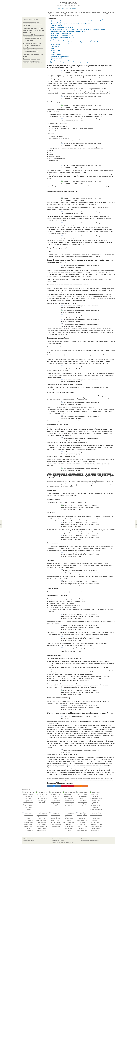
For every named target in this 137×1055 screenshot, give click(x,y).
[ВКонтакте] (54, 786)
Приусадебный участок (73, 778)
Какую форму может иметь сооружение (62, 37)
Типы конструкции (56, 46)
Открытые (54, 48)
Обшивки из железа (59, 780)
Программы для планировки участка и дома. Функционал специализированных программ (32, 60)
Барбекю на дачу (68, 3)
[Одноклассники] (81, 786)
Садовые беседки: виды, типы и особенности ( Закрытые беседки (70, 24)
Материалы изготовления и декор (61, 60)
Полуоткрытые (55, 50)
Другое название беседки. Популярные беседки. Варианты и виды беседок (72, 62)
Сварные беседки (50, 780)
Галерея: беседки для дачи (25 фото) (62, 27)
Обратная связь (84, 838)
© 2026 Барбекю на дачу (28, 838)
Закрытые (54, 52)
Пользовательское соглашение (63, 838)
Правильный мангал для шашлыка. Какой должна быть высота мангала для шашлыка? (33, 30)
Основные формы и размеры (60, 56)
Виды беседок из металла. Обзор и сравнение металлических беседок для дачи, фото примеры (78, 29)
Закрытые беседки (56, 26)
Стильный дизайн (83, 780)
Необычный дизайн (57, 58)
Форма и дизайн (56, 54)
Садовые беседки (82, 778)
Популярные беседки (108, 780)
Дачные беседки (76, 780)
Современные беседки (63, 778)
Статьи (74, 8)
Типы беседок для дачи (58, 22)
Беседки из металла (98, 778)
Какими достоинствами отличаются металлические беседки (68, 31)
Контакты (54, 838)
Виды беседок (55, 45)
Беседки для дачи (55, 778)
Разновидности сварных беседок (61, 33)
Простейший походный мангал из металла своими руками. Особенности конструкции (33, 49)
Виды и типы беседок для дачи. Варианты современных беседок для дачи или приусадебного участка (80, 20)
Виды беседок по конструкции (60, 39)
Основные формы (91, 780)
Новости (68, 8)
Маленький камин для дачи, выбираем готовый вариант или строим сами (32, 23)
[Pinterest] (67, 786)
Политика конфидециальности (58, 840)
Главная (61, 8)
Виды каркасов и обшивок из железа (62, 35)
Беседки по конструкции (68, 780)
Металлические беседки (108, 778)
